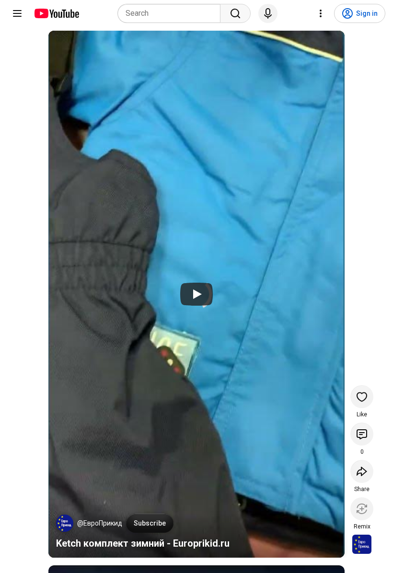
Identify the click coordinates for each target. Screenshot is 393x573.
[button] (64, 523)
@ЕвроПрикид (99, 523)
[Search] (235, 13)
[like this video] (361, 396)
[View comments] (361, 434)
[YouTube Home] (56, 13)
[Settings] (320, 13)
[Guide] (17, 13)
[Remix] (361, 508)
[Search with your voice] (267, 13)
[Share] (361, 471)
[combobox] (172, 13)
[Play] (196, 294)
